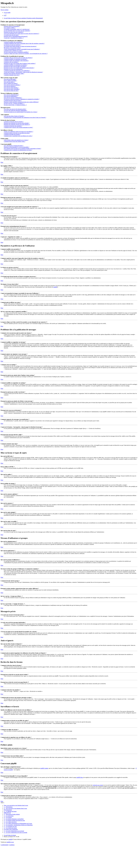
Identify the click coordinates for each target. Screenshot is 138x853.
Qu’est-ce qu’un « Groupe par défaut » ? (14, 103)
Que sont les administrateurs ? (11, 94)
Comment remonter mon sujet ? (12, 75)
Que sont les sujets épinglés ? (11, 87)
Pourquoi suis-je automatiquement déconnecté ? (16, 36)
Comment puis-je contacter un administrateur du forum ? (18, 150)
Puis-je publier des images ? (11, 83)
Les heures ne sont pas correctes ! (12, 45)
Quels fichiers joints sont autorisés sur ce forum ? (16, 140)
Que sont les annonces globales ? (12, 85)
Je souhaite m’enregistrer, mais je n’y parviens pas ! (17, 29)
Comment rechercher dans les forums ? (13, 121)
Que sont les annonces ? (10, 86)
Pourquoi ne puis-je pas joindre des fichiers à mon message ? (19, 67)
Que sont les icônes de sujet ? (11, 90)
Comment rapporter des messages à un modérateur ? (17, 70)
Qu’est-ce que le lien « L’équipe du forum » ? (15, 105)
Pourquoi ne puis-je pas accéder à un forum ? (15, 66)
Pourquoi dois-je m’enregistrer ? (12, 26)
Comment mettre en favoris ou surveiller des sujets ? (17, 133)
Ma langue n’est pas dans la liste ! (12, 47)
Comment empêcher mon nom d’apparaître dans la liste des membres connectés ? (24, 43)
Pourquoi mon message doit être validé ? (14, 73)
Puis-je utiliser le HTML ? (10, 80)
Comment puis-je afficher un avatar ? (13, 50)
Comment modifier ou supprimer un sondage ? (15, 65)
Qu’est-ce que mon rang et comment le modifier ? (16, 52)
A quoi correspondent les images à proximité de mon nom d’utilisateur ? (22, 49)
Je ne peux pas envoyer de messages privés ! (15, 109)
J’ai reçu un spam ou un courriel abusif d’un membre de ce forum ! (20, 112)
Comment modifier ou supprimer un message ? (15, 59)
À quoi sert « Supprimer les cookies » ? (14, 38)
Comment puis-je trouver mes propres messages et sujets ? (18, 127)
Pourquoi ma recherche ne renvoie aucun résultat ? (16, 123)
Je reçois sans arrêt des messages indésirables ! (15, 110)
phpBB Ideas (79, 777)
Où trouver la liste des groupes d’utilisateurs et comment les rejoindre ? (21, 99)
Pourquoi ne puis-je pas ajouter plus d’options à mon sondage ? (20, 63)
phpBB (55, 287)
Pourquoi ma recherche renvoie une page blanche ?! (17, 124)
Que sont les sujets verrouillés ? (12, 89)
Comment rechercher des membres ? (13, 126)
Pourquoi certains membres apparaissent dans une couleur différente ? (21, 102)
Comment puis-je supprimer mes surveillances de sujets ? (18, 136)
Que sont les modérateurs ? (10, 96)
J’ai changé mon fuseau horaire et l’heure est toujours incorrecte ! (20, 46)
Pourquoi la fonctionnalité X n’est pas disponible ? (16, 147)
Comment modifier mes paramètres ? (13, 42)
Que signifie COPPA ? (9, 27)
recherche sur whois (98, 785)
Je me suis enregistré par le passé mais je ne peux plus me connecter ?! (21, 33)
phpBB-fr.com (10, 842)
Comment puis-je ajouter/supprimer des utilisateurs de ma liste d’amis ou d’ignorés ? (25, 117)
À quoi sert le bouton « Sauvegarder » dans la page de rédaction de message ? (23, 72)
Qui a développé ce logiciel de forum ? (13, 145)
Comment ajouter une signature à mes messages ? (16, 60)
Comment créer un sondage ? (11, 62)
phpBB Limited (44, 768)
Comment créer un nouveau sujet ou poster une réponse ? (18, 57)
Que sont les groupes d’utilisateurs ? (13, 97)
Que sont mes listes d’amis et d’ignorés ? (14, 116)
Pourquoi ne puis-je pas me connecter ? (14, 32)
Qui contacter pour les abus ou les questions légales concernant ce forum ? (22, 148)
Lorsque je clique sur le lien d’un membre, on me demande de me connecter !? (26, 53)
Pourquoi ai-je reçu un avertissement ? (13, 69)
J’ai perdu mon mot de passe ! (11, 35)
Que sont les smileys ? (9, 82)
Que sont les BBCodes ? (10, 79)
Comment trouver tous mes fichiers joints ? (14, 141)
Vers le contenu (4, 9)
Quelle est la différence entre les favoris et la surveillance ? (18, 131)
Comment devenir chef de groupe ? (13, 100)
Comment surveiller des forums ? (12, 134)
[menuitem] (5, 15)
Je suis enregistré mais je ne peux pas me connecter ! (17, 30)
